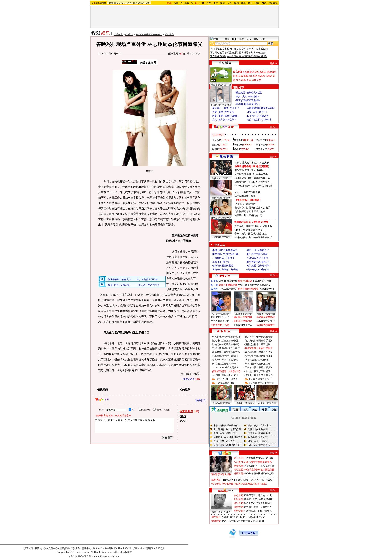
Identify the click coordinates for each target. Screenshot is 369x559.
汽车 (208, 3)
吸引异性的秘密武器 (257, 254)
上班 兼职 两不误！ (222, 261)
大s (250, 76)
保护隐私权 (110, 548)
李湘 (248, 80)
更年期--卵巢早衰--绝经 (248, 104)
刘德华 (248, 71)
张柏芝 (268, 76)
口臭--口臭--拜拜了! (257, 112)
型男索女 (238, 510)
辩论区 (183, 421)
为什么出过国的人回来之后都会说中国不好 (244, 517)
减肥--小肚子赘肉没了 (258, 250)
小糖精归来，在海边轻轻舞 (258, 510)
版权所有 (127, 552)
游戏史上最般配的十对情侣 (259, 375)
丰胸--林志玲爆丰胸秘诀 (224, 250)
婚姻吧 (237, 149)
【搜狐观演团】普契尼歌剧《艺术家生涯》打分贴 (247, 479)
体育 (176, 3)
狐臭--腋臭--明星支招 (223, 112)
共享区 (214, 288)
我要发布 (200, 400)
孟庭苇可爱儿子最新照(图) (258, 367)
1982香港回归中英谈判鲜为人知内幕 (253, 185)
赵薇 (240, 76)
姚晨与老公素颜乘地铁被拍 (226, 352)
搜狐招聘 (64, 548)
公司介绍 (137, 548)
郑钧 (238, 80)
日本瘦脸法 (259, 52)
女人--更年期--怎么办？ (224, 119)
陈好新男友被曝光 (266, 324)
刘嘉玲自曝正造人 (243, 324)
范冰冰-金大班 (261, 162)
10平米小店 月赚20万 (258, 115)
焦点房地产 (138, 3)
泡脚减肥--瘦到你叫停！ (259, 265)
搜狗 (147, 3)
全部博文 (160, 548)
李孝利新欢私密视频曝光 (257, 363)
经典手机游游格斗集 (248, 288)
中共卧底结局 (234, 56)
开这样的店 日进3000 (223, 258)
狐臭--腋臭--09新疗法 (258, 269)
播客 (243, 3)
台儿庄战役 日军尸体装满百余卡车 (252, 178)
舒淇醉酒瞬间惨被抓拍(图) (258, 352)
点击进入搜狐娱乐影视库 (257, 371)
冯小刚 (255, 71)
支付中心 (53, 548)
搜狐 (111, 3)
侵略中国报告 (260, 56)
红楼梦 (267, 281)
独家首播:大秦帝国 (244, 162)
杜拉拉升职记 (245, 281)
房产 (215, 3)
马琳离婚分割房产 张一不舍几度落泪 (253, 237)
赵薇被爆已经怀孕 (220, 317)
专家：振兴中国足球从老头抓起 (250, 233)
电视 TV (129, 34)
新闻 (227, 39)
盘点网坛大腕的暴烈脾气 (225, 359)
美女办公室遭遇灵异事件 (225, 363)
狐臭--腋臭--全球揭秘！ (248, 96)
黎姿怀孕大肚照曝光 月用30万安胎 (252, 207)
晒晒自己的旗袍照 (231, 521)
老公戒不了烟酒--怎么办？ (225, 108)
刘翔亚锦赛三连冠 (221, 237)
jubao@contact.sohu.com (107, 556)
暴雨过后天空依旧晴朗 (252, 521)
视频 (236, 3)
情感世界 (238, 507)
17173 (128, 3)
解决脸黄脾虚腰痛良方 (258, 261)
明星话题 (238, 473)
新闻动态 (169, 34)
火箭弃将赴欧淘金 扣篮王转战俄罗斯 (253, 226)
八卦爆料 (238, 462)
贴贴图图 (238, 499)
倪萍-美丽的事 (260, 174)
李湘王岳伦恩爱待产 (245, 203)
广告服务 (75, 548)
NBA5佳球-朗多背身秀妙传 (248, 229)
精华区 (183, 416)
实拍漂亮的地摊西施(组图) (258, 356)
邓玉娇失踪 (235, 48)
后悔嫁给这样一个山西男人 (258, 507)
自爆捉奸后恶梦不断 (221, 217)
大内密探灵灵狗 (243, 174)
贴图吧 (215, 149)
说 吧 (231, 126)
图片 (255, 39)
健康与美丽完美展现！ (223, 265)
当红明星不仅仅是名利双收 (258, 503)
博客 (257, 3)
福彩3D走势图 (266, 288)
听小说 (214, 285)
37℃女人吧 (261, 149)
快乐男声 (271, 71)
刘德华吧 (238, 144)
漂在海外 (216, 517)
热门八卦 (238, 458)
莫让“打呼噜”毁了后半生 (248, 100)
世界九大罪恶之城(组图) (257, 359)
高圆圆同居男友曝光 (221, 104)
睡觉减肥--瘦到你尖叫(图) (249, 92)
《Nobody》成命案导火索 (225, 367)
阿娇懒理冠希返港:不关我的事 (250, 211)
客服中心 (86, 548)
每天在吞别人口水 (221, 511)
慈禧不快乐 (247, 56)
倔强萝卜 (239, 170)
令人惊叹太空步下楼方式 (261, 383)
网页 (234, 39)
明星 (259, 80)
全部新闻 (148, 548)
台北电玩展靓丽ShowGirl (225, 375)
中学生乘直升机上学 (221, 85)
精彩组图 (238, 469)
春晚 (243, 80)
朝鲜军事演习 (249, 48)
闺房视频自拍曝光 (221, 198)
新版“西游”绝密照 (221, 403)
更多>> (273, 63)
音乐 (248, 39)
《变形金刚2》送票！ (227, 379)
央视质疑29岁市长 (219, 48)
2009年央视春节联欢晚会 (149, 34)
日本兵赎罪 (262, 48)
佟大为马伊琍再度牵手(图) (258, 340)
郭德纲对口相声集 (228, 281)
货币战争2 (265, 285)
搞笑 (254, 80)
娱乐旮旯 (238, 503)
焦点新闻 (238, 495)
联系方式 (97, 548)
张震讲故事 (258, 281)
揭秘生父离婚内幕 (266, 314)
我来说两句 (174, 53)
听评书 (214, 281)
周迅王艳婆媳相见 (243, 321)
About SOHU (124, 548)
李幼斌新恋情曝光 (266, 317)
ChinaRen (119, 3)
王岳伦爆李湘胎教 (225, 383)
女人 (229, 3)
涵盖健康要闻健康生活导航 (260, 108)
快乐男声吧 (261, 140)
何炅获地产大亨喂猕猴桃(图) (226, 336)
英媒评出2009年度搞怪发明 (258, 499)
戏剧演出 (216, 479)
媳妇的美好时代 (258, 170)
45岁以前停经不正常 (257, 258)
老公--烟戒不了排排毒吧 (259, 119)
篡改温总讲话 (232, 52)
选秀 (255, 76)
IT (203, 3)
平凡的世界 (253, 285)
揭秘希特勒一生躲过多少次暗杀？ (252, 181)
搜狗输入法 (41, 548)
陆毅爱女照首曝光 (266, 321)
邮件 (250, 3)
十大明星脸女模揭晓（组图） (259, 458)
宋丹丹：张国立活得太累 (247, 192)
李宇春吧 (238, 140)
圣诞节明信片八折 (220, 324)
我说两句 (273, 3)
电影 (246, 76)
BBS (264, 3)
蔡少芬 (263, 71)
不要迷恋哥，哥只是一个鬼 (258, 495)
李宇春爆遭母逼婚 (220, 321)
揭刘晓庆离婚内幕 (243, 317)
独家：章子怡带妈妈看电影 (259, 336)
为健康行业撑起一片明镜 (225, 269)
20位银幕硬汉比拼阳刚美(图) (259, 473)
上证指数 (216, 140)
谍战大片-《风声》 (221, 178)
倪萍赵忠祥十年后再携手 (257, 344)
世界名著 (242, 285)
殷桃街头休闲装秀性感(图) (225, 344)
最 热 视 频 (226, 156)
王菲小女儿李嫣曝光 (244, 403)
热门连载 (216, 483)
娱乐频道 (118, 34)
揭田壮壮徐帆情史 (221, 314)
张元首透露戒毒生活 (258, 379)
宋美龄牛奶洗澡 (218, 56)
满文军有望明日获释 (245, 196)
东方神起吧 (261, 144)
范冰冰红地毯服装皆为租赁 (226, 348)
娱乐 (186, 3)
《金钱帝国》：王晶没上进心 (259, 465)
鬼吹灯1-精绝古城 (228, 285)
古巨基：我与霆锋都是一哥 (248, 215)
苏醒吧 (215, 144)
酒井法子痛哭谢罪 (267, 403)
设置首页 (28, 548)
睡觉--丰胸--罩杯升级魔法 (225, 115)
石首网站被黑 (217, 52)
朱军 (235, 76)
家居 (222, 3)
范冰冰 (261, 76)
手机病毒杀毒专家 (228, 288)
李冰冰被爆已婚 (243, 314)
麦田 (246, 170)
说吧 (263, 39)
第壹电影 (238, 465)
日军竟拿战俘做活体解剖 (225, 356)
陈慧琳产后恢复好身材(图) (225, 340)
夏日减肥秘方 (246, 52)
